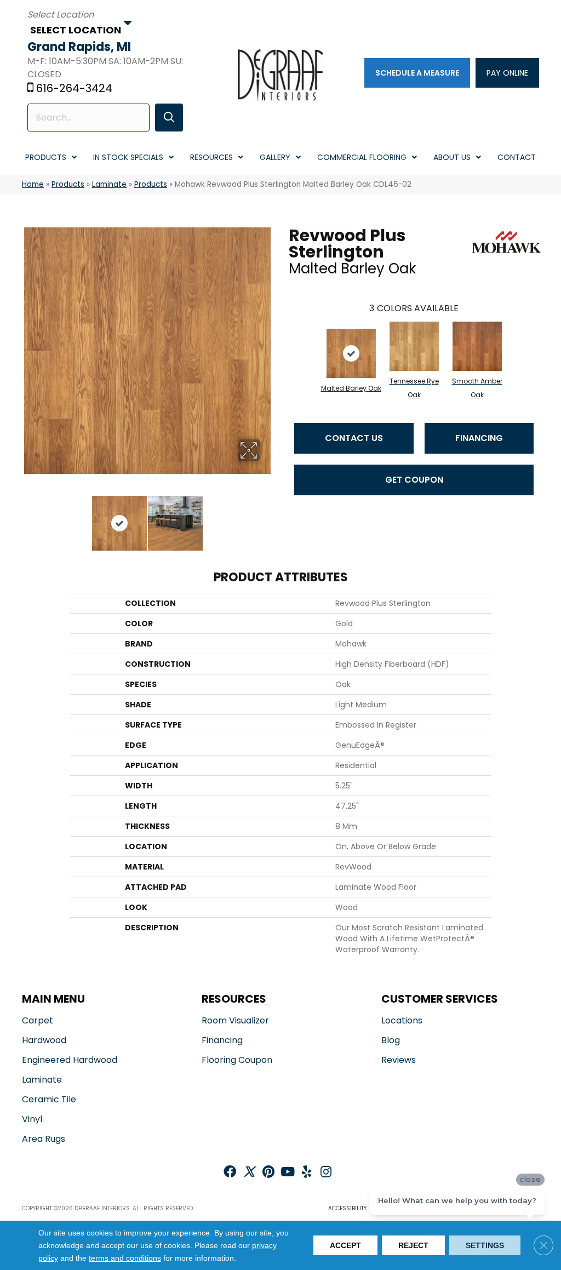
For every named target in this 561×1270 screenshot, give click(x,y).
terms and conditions (125, 1258)
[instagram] (325, 1172)
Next (266, 517)
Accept (345, 1245)
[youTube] (287, 1172)
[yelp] (306, 1172)
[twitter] (249, 1172)
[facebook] (230, 1172)
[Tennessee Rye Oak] (414, 346)
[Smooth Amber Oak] (477, 346)
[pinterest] (268, 1172)
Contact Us (354, 438)
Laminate (109, 184)
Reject (413, 1245)
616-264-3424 (74, 88)
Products (67, 184)
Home (33, 184)
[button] (169, 117)
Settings (485, 1245)
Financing (479, 438)
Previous (27, 517)
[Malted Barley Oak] (351, 353)
